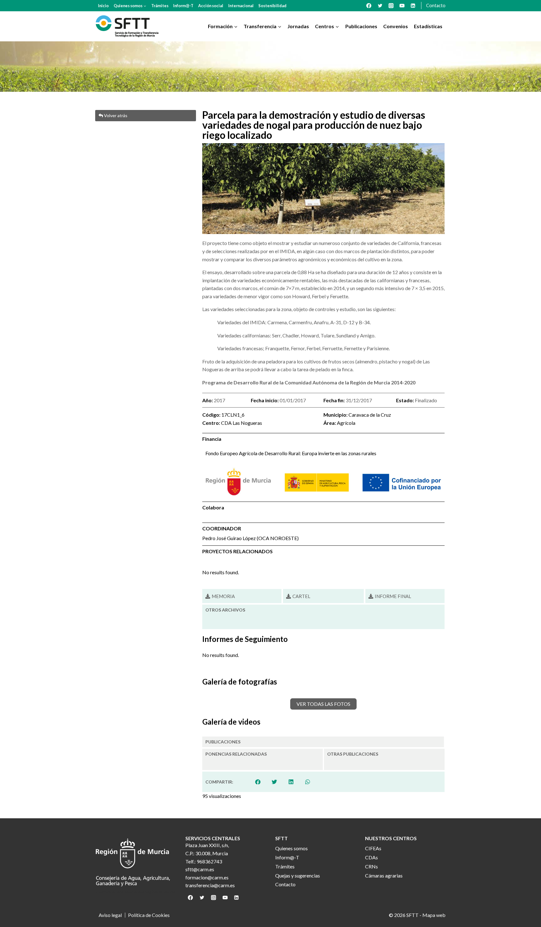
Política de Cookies (149, 915)
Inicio (103, 5)
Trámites (159, 5)
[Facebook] (369, 6)
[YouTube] (402, 6)
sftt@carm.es (199, 869)
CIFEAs (373, 848)
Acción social (210, 5)
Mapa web (434, 915)
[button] (258, 782)
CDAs (371, 857)
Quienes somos (291, 848)
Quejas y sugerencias (297, 875)
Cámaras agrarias (384, 875)
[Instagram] (391, 6)
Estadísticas (428, 26)
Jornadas (298, 26)
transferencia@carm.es (210, 885)
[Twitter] (380, 6)
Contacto (436, 5)
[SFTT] (127, 26)
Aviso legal (110, 915)
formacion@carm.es (207, 877)
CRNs (371, 866)
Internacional (241, 5)
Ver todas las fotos (323, 704)
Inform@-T (183, 5)
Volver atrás (115, 115)
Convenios (395, 26)
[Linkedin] (413, 6)
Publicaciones (361, 26)
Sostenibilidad (272, 5)
